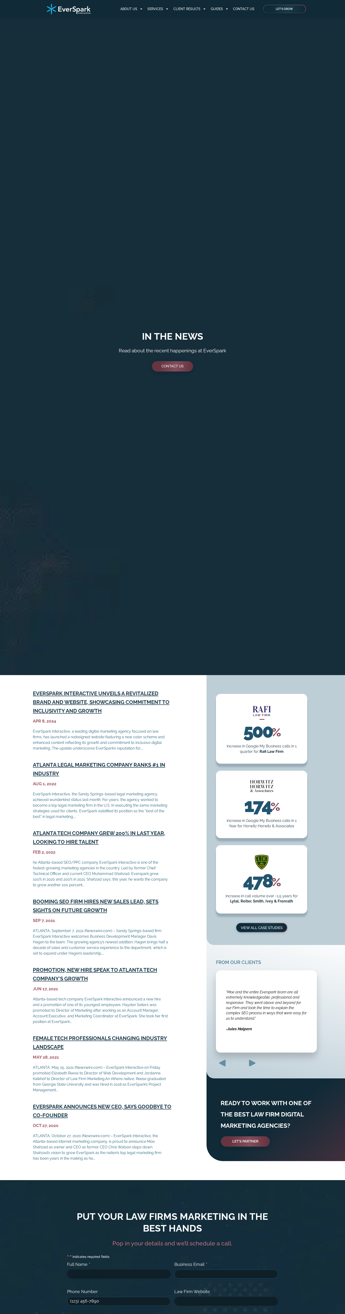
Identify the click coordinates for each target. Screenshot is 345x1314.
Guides (217, 9)
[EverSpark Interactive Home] (69, 9)
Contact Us (243, 9)
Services (155, 9)
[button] (222, 1063)
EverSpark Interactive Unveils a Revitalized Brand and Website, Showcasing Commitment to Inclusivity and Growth (101, 702)
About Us (128, 9)
